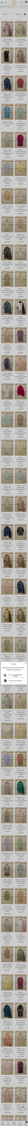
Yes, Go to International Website (16, 675)
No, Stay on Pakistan (15, 680)
